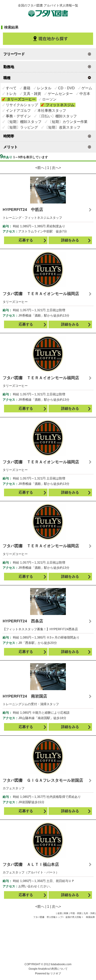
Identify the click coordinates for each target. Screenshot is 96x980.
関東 (66, 913)
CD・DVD (66, 88)
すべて (11, 88)
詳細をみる (70, 240)
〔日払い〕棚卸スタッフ (57, 116)
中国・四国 (75, 913)
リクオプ (55, 973)
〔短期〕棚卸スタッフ (24, 122)
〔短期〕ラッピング (22, 127)
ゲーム (86, 88)
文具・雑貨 (32, 94)
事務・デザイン (18, 116)
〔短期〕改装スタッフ (62, 127)
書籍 (26, 88)
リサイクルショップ (22, 105)
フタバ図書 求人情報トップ (47, 917)
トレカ (11, 94)
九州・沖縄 (89, 913)
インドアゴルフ (18, 110)
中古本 (84, 94)
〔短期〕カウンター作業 (68, 122)
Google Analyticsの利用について (48, 968)
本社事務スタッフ (52, 110)
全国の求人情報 (73, 917)
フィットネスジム (60, 105)
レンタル (44, 88)
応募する (26, 240)
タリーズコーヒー (21, 99)
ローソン (49, 99)
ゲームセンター (60, 94)
